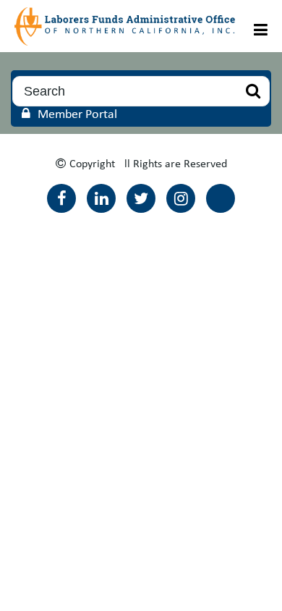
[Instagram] (180, 198)
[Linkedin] (101, 198)
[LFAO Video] (220, 198)
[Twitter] (141, 198)
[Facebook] (61, 198)
